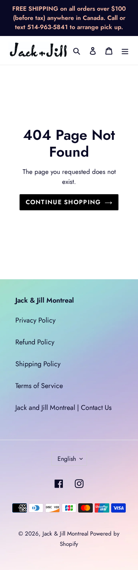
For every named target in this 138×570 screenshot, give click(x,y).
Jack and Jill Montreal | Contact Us (63, 408)
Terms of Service (39, 386)
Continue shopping (63, 202)
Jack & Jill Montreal (65, 533)
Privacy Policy (35, 320)
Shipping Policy (38, 364)
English (67, 458)
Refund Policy (34, 342)
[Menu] (125, 50)
